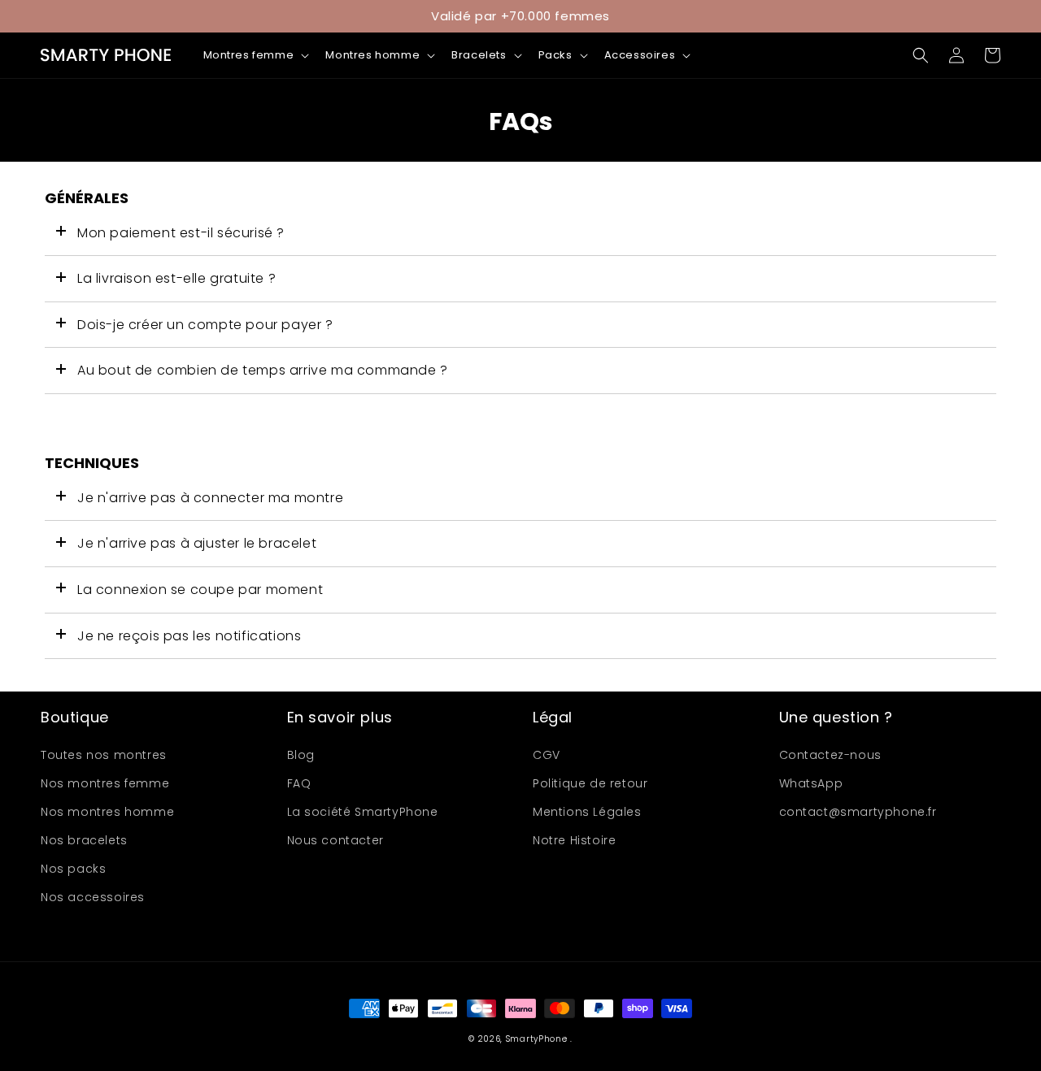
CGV (546, 755)
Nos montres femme (105, 783)
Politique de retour (590, 783)
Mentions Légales (587, 812)
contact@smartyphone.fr (858, 812)
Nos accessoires (93, 897)
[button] (255, 55)
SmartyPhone (538, 1039)
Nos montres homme (107, 812)
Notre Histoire (574, 840)
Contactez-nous (830, 755)
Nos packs (73, 869)
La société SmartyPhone (362, 812)
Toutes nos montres (104, 755)
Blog (301, 755)
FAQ (299, 783)
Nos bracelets (84, 840)
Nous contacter (335, 840)
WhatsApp (811, 783)
